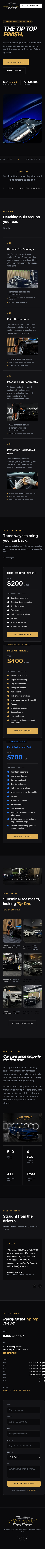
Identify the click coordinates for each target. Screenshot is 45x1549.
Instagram (7, 1390)
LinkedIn (26, 1390)
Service (10, 1452)
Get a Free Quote (16, 62)
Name (9, 1405)
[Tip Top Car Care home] (11, 6)
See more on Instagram (22, 1023)
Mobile (9, 1417)
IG (19, 1538)
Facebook (17, 1390)
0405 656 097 (13, 1336)
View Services (14, 70)
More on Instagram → (12, 910)
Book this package (22, 635)
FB (26, 1538)
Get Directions (10, 1353)
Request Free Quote (24, 1484)
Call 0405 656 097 (31, 5)
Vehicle (10, 1440)
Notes (9, 1463)
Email (9, 1428)
